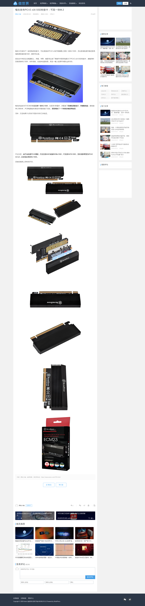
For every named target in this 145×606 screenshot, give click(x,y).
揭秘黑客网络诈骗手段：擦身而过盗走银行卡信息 (123, 61)
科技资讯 (82, 3)
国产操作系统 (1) (114, 98)
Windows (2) (114, 91)
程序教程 (43, 3)
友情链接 (16, 598)
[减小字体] (91, 14)
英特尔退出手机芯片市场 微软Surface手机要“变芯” (122, 75)
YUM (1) (103, 94)
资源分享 (62, 3)
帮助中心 (31, 598)
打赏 (61, 485)
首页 (35, 3)
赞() (49, 485)
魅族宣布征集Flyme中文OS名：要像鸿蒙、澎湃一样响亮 (107, 47)
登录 (119, 3)
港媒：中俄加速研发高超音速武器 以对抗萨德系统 (107, 61)
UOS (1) (103, 98)
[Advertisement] (55, 494)
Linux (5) (103, 91)
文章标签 (23, 598)
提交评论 (90, 577)
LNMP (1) (124, 91)
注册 (125, 3)
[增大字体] (94, 14)
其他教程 (72, 3)
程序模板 (53, 3)
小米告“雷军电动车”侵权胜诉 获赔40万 (107, 75)
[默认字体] (93, 14)
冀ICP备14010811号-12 (39, 601)
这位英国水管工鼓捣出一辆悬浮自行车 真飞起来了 (123, 47)
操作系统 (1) (124, 94)
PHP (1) (113, 94)
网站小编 (18, 14)
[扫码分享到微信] (80, 505)
